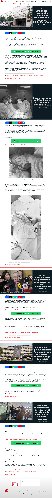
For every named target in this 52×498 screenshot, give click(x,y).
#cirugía (10, 261)
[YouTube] (45, 491)
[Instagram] (44, 491)
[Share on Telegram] (16, 33)
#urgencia (26, 261)
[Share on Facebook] (7, 33)
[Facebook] (40, 491)
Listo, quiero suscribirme (35, 484)
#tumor (16, 261)
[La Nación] (5, 1)
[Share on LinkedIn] (23, 33)
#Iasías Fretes (13, 334)
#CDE (29, 261)
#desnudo (15, 471)
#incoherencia (19, 471)
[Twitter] (42, 491)
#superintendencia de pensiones (22, 75)
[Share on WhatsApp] (13, 33)
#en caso (26, 471)
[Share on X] (10, 33)
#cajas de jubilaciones (39, 75)
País (42, 95)
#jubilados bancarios (32, 75)
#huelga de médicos (14, 393)
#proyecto (22, 334)
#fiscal (24, 471)
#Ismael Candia (14, 75)
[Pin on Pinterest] (20, 33)
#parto (19, 261)
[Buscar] (50, 1)
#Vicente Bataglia (32, 471)
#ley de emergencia (27, 334)
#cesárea (22, 261)
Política (42, 8)
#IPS (10, 75)
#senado (18, 334)
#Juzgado (11, 471)
